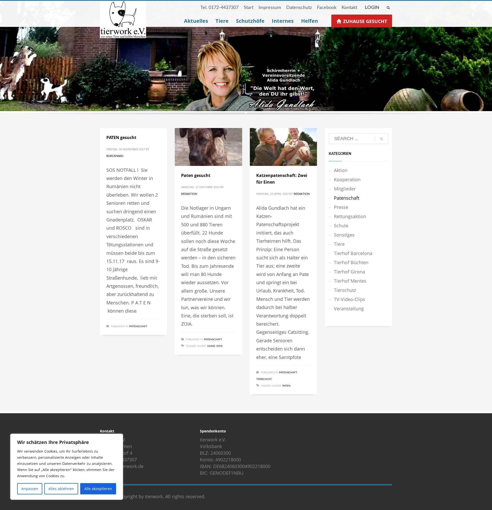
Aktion (340, 170)
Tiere (339, 244)
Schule (341, 225)
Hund (211, 346)
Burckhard (114, 156)
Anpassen (29, 488)
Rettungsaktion (350, 216)
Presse (341, 207)
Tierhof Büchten (351, 262)
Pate (220, 346)
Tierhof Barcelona (353, 253)
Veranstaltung (349, 308)
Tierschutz (264, 379)
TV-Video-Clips (349, 299)
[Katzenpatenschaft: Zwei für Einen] (283, 147)
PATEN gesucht (121, 137)
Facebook (326, 7)
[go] (381, 138)
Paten (286, 386)
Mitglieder (345, 189)
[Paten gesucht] (208, 147)
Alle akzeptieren (98, 488)
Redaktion (189, 194)
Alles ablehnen (61, 488)
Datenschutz (299, 7)
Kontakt (349, 7)
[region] (66, 467)
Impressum (270, 7)
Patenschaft (138, 326)
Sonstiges (344, 235)
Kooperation (347, 179)
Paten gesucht (195, 175)
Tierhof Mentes (350, 281)
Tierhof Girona (349, 272)
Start (248, 7)
